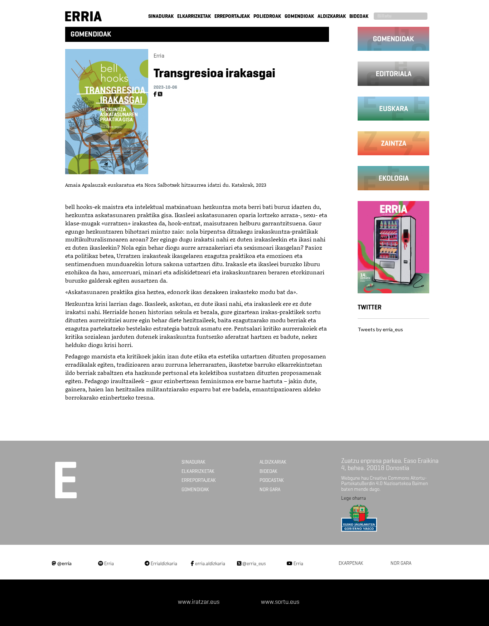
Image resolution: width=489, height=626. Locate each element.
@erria (64, 563)
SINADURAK (161, 16)
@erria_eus (253, 564)
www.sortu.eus (280, 602)
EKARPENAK (351, 563)
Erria (108, 564)
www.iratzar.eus (198, 602)
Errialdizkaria (163, 564)
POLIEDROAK (267, 16)
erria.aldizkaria (209, 564)
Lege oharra (353, 498)
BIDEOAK (358, 16)
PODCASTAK (272, 480)
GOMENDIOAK (299, 16)
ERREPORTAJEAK (232, 16)
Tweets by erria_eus (380, 329)
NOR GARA (270, 489)
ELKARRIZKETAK (194, 16)
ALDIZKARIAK (332, 16)
